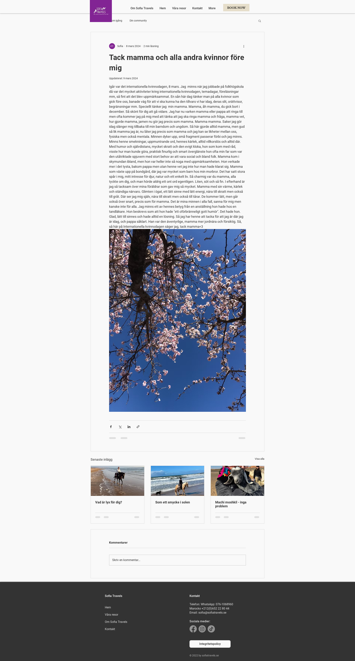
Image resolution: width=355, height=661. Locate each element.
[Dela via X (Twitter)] (120, 426)
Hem (108, 607)
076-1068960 (224, 604)
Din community (138, 20)
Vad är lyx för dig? (108, 502)
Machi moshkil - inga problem (230, 504)
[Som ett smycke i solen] (177, 481)
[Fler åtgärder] (243, 46)
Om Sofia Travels (116, 622)
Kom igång (116, 20)
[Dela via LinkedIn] (129, 426)
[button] (259, 20)
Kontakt (110, 629)
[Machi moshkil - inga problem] (237, 481)
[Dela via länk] (138, 426)
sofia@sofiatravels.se (212, 612)
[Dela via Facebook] (111, 426)
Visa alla (259, 458)
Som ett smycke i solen (172, 502)
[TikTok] (211, 628)
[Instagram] (202, 628)
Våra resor (111, 614)
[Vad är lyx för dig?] (117, 481)
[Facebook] (193, 628)
